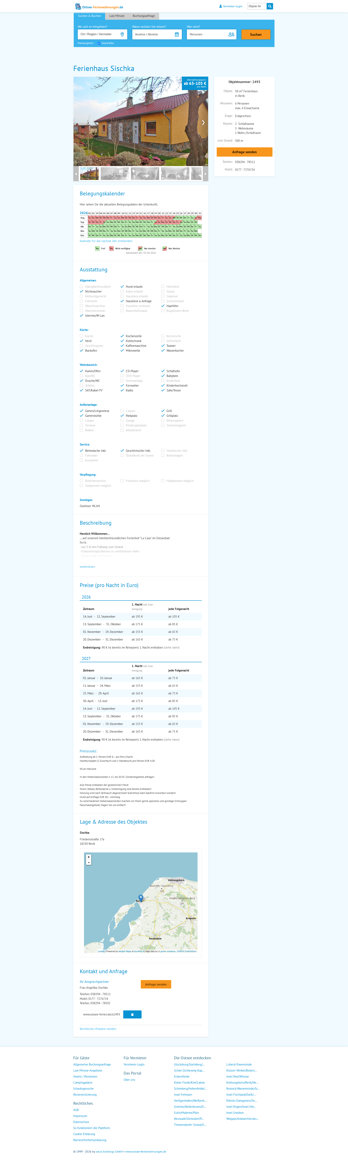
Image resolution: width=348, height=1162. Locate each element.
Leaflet (101, 951)
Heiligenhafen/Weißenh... (190, 1100)
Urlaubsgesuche (83, 1088)
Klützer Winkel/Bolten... (241, 1070)
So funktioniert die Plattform (91, 1128)
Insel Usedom (235, 1113)
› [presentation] (203, 121)
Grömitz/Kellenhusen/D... (190, 1107)
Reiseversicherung (85, 1094)
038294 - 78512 (245, 162)
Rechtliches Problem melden (98, 1029)
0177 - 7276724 (245, 169)
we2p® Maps (125, 951)
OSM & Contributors (187, 951)
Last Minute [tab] (116, 16)
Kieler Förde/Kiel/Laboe (189, 1082)
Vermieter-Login (232, 6)
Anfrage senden (244, 152)
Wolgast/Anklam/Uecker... (242, 1119)
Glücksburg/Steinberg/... (189, 1064)
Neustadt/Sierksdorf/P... (189, 1119)
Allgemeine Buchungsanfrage (92, 1064)
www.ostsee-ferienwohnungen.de (145, 1151)
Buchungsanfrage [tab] (144, 16)
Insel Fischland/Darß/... (241, 1094)
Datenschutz (81, 1122)
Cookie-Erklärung (84, 1134)
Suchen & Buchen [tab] (89, 16)
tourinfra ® (139, 951)
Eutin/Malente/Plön (186, 1113)
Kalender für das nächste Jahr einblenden (106, 241)
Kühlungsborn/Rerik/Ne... (242, 1082)
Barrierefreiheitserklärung (89, 1140)
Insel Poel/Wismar (237, 1076)
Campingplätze (82, 1082)
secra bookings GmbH (109, 1151)
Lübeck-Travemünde (239, 1064)
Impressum (80, 1116)
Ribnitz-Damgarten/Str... (241, 1100)
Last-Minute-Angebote (87, 1070)
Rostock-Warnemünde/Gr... (243, 1088)
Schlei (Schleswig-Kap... (189, 1070)
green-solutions (168, 951)
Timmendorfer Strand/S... (190, 1125)
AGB (76, 1110)
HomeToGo (108, 43)
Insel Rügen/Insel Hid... (241, 1107)
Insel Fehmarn (183, 1094)
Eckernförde (182, 1076)
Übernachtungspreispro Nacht (195, 83)
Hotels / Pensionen (85, 1076)
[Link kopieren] (132, 1014)
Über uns (129, 1080)
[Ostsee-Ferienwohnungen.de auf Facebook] (127, 1088)
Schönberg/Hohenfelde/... (190, 1088)
